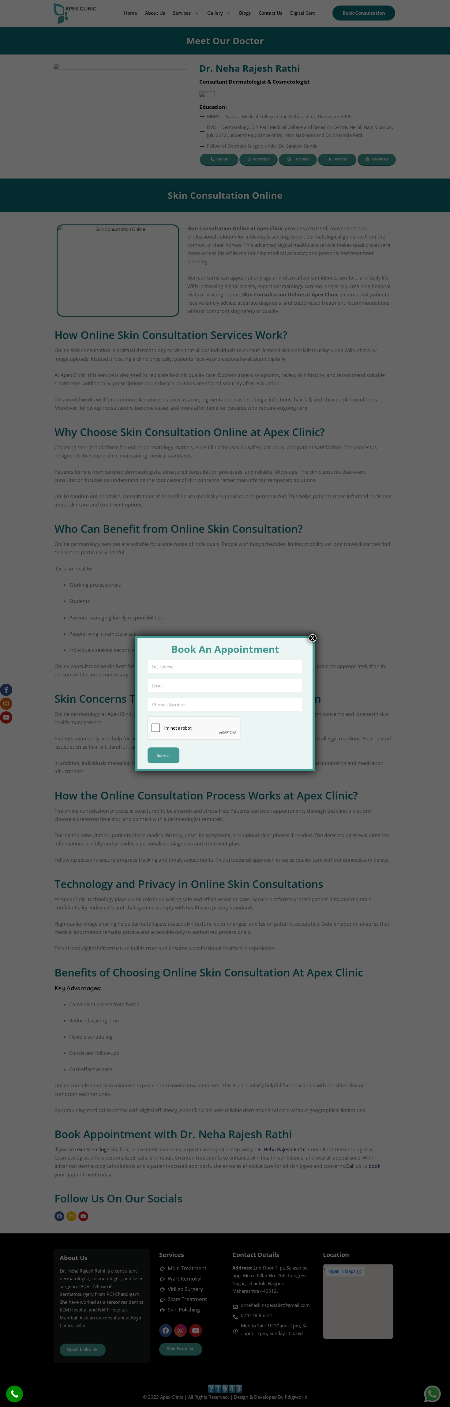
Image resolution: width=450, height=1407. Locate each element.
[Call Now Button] (14, 1394)
